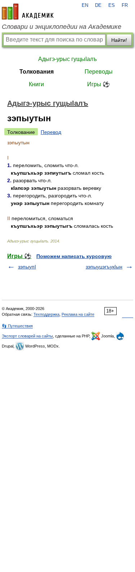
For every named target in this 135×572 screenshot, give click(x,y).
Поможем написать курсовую (74, 256)
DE (98, 5)
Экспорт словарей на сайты (27, 336)
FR (125, 5)
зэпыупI (27, 267)
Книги (36, 84)
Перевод (51, 132)
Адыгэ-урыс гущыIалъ (67, 59)
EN (85, 5)
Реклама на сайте (78, 314)
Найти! (119, 40)
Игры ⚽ (98, 84)
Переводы (99, 72)
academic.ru (28, 11)
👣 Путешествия (17, 326)
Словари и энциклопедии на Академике (61, 26)
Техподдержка (46, 314)
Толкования (36, 72)
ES (111, 5)
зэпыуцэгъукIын (104, 267)
